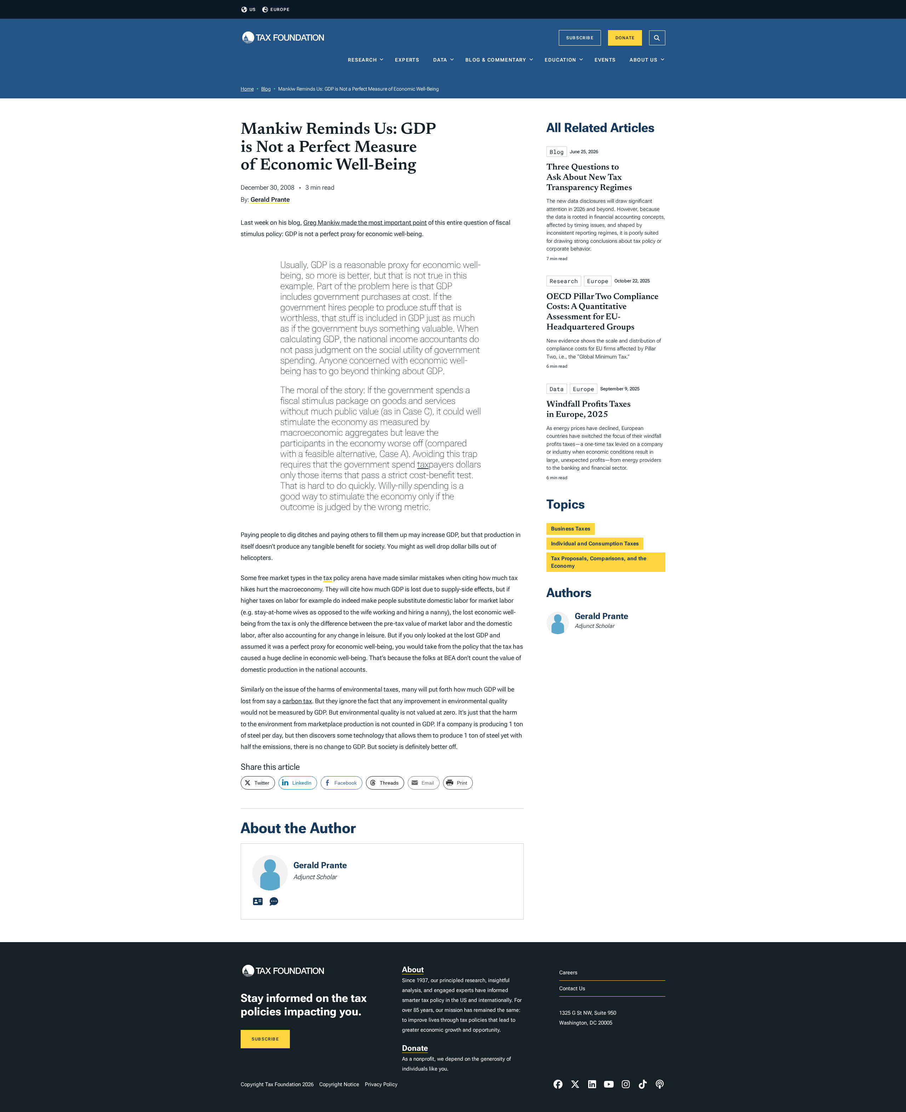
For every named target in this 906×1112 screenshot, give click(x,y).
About (413, 969)
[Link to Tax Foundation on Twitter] (575, 1084)
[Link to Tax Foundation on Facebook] (558, 1084)
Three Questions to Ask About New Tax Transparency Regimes (589, 177)
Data (440, 60)
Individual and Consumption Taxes (595, 543)
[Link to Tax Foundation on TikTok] (642, 1084)
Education (561, 60)
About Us (644, 60)
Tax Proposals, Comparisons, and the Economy (598, 562)
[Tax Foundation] (283, 38)
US (253, 9)
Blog (266, 89)
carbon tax (297, 701)
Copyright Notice (339, 1084)
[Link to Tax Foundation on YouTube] (609, 1084)
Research (362, 60)
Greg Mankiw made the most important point (365, 222)
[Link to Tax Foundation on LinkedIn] (592, 1084)
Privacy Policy (381, 1084)
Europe (279, 9)
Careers (568, 972)
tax (423, 464)
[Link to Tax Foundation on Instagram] (625, 1084)
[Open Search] (657, 37)
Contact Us (572, 988)
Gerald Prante (270, 199)
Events (607, 60)
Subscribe (580, 37)
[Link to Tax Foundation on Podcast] (659, 1084)
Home (247, 89)
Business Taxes (570, 529)
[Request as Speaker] (274, 902)
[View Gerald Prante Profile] (257, 902)
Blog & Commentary (496, 60)
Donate (625, 37)
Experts (409, 60)
